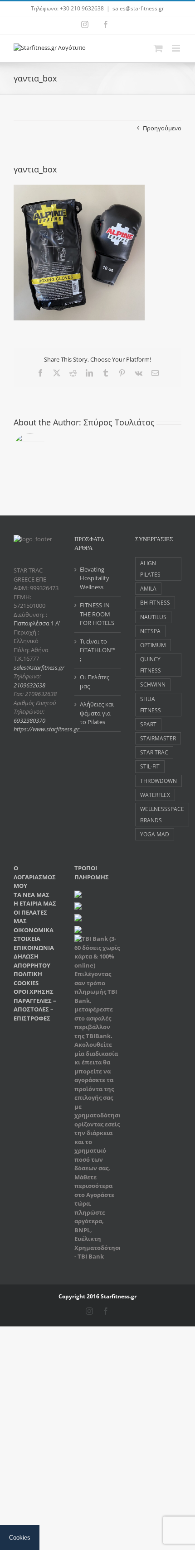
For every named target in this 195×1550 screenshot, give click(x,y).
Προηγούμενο (162, 128)
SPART (148, 724)
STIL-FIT (150, 766)
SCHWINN (153, 684)
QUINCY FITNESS (150, 664)
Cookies (19, 1537)
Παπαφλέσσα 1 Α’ (37, 623)
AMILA (148, 588)
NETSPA (150, 630)
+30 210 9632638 (82, 8)
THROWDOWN (158, 780)
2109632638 (29, 685)
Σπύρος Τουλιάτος (119, 422)
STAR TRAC (154, 752)
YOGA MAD (154, 834)
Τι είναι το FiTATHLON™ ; (98, 650)
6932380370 (29, 720)
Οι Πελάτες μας (94, 681)
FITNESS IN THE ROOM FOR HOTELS (97, 614)
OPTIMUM (153, 645)
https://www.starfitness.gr (46, 729)
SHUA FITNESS (150, 704)
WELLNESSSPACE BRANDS (162, 814)
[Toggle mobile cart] (158, 48)
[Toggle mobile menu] (176, 48)
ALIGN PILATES (150, 568)
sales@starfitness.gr (138, 8)
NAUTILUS (153, 616)
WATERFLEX (155, 794)
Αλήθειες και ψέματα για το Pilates (97, 713)
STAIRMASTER (158, 738)
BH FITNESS (155, 602)
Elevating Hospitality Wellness (94, 578)
